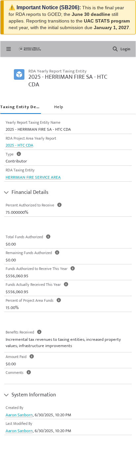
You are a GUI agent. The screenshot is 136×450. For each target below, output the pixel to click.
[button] (115, 49)
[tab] (20, 107)
